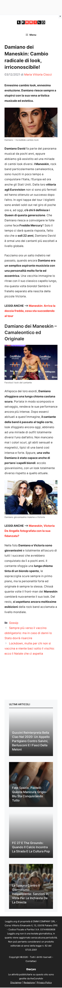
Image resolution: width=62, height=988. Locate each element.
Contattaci (31, 961)
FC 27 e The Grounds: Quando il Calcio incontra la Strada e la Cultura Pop (31, 847)
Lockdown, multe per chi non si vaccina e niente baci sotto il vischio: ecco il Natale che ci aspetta (29, 648)
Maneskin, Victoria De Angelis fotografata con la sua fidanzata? (30, 531)
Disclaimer (16, 982)
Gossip (13, 623)
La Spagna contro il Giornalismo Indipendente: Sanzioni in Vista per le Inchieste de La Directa (30, 894)
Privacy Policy (44, 982)
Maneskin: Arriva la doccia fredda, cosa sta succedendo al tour (30, 311)
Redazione (29, 982)
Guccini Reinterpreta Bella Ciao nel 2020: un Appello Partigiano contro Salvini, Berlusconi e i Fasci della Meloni (31, 741)
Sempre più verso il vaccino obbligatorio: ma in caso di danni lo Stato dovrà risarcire (28, 633)
